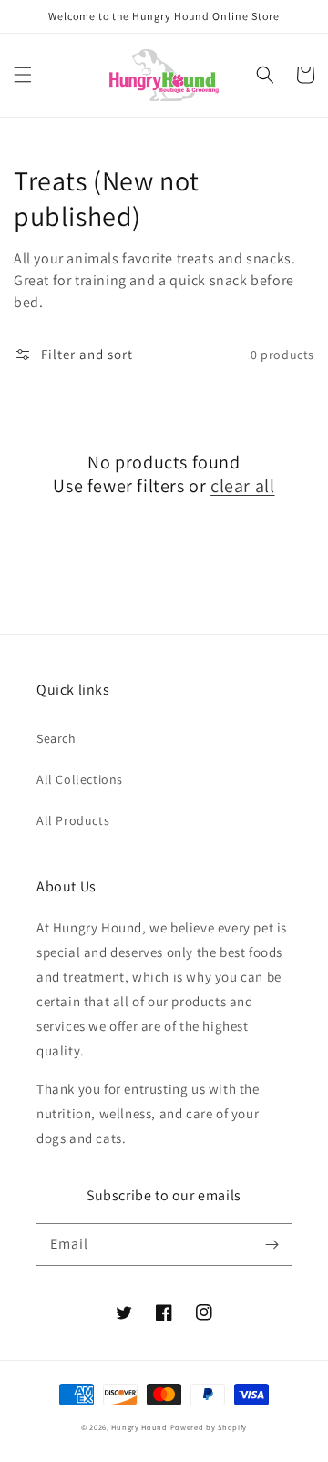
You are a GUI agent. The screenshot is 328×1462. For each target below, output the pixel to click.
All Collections (79, 779)
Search (56, 738)
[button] (23, 75)
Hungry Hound (139, 1427)
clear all (242, 486)
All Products (72, 820)
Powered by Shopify (209, 1427)
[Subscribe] (271, 1244)
